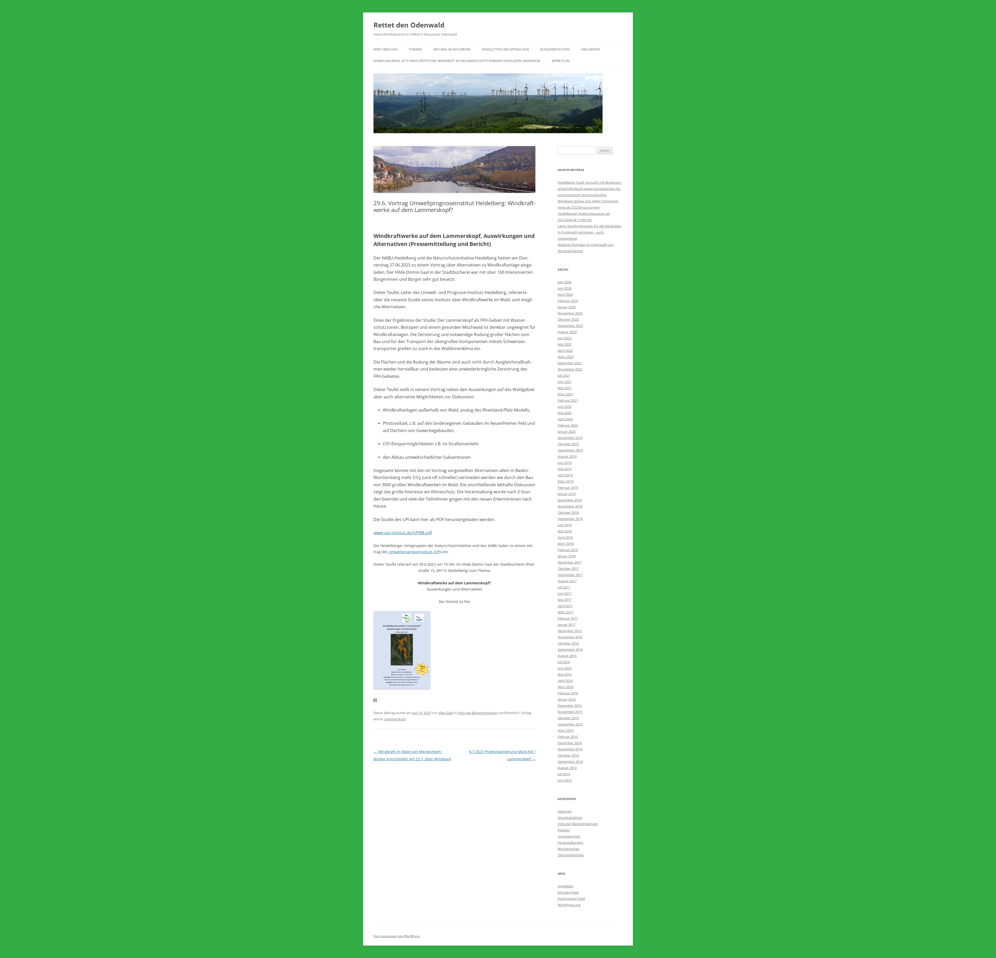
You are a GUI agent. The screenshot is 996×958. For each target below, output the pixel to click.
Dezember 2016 (570, 630)
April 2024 (565, 294)
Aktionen (565, 811)
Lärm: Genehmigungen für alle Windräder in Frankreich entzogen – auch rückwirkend (589, 232)
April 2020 (565, 419)
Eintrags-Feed (568, 892)
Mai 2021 (564, 388)
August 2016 (567, 655)
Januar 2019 (567, 493)
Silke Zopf (445, 712)
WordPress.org (569, 904)
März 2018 (565, 543)
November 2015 (570, 711)
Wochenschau (568, 848)
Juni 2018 (564, 525)
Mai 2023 (564, 344)
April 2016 (565, 680)
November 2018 (570, 506)
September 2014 (570, 761)
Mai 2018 (564, 531)
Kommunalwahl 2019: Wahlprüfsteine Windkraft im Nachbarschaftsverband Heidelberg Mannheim (457, 61)
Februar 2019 (568, 487)
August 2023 (567, 332)
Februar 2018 (568, 550)
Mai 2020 (564, 412)
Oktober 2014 (568, 755)
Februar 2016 (568, 693)
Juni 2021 (564, 381)
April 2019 (565, 475)
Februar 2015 (568, 736)
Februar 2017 (568, 618)
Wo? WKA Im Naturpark (452, 49)
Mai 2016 (564, 674)
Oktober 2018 (568, 512)
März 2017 (565, 612)
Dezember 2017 (570, 562)
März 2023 (565, 356)
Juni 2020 (564, 406)
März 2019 (565, 481)
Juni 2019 (564, 462)
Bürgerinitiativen (555, 49)
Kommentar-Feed (571, 898)
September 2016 (570, 649)
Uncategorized (569, 836)
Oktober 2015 (568, 718)
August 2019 (567, 456)
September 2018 (570, 518)
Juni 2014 (564, 780)
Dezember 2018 (570, 500)
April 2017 (565, 606)
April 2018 (565, 537)
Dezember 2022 (570, 363)
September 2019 (570, 450)
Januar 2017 (567, 624)
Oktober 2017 (568, 568)
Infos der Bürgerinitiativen (478, 712)
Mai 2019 (564, 469)
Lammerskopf (395, 719)
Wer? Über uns (385, 49)
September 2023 (570, 325)
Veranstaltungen (570, 842)
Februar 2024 (568, 300)
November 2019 (570, 437)
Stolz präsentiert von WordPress (397, 936)
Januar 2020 (567, 431)
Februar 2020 (568, 425)
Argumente (590, 49)
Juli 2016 (564, 662)
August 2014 (567, 767)
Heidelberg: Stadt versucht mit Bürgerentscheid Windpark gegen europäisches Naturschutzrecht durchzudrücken (590, 188)
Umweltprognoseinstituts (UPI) (414, 551)
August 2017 (567, 581)
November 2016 (570, 637)
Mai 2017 (564, 599)
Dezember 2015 (570, 705)
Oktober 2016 (568, 643)
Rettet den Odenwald (409, 25)
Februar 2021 (568, 400)
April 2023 (565, 350)
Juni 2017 (564, 593)
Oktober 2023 (568, 319)
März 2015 (565, 730)
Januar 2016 (567, 699)
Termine (415, 49)
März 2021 (565, 394)
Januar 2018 (567, 556)
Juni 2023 (564, 338)
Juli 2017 (564, 587)
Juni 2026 (564, 282)
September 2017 (570, 574)
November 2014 (570, 749)
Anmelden (565, 886)
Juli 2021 (564, 375)
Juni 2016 (564, 668)
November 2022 (570, 369)
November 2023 (570, 313)
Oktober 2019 (568, 444)
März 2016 (565, 687)
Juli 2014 (564, 774)
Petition (564, 830)
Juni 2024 (564, 288)
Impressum (561, 61)
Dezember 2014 (570, 743)
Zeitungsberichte (571, 855)
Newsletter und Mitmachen (505, 49)
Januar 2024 (567, 307)
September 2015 (570, 724)
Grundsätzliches (570, 817)
